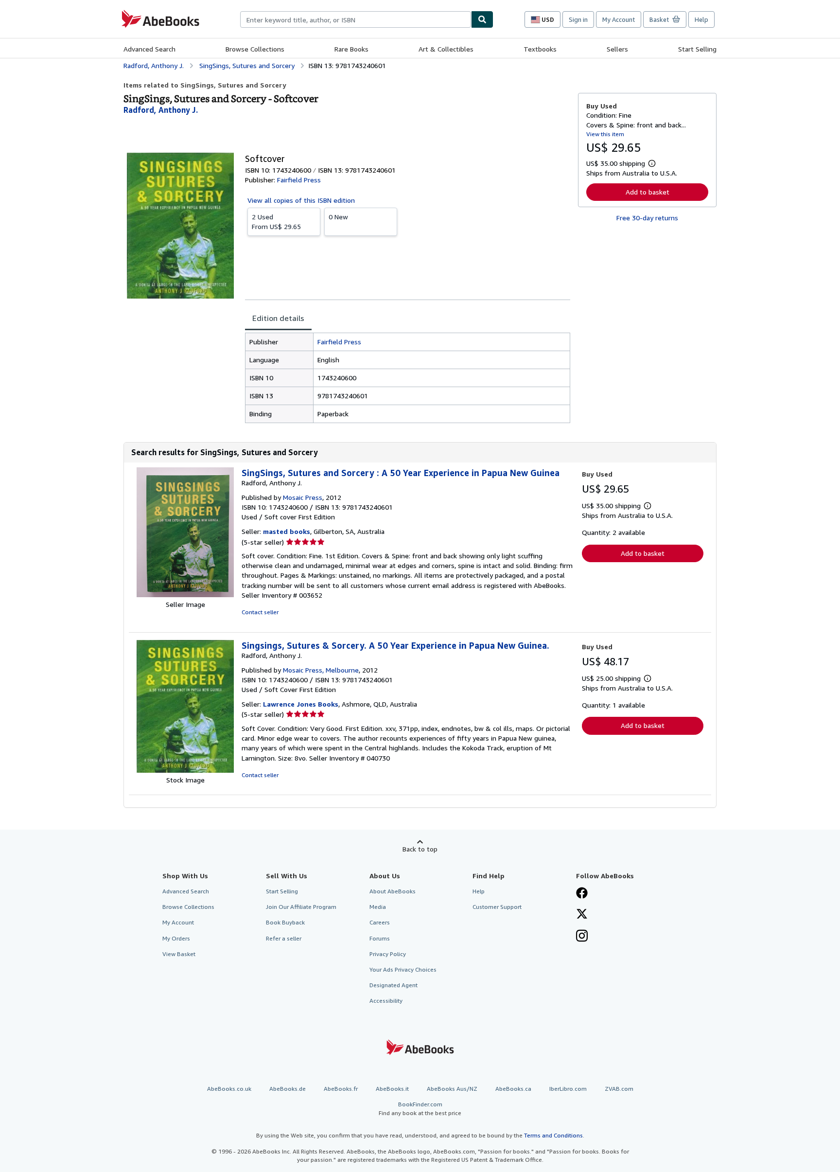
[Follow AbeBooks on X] (582, 915)
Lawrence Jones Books (300, 704)
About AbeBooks (392, 891)
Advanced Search (149, 49)
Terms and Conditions (553, 1135)
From (276, 222)
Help (701, 19)
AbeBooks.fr (341, 1088)
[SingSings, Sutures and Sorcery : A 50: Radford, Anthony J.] (185, 594)
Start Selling (697, 49)
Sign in (578, 19)
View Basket (178, 954)
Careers (379, 922)
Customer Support (497, 906)
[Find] (482, 19)
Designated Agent (393, 985)
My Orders (176, 938)
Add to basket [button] (647, 192)
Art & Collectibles (446, 49)
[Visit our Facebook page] (582, 894)
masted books (286, 531)
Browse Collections (255, 49)
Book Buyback (285, 922)
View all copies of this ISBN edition (301, 200)
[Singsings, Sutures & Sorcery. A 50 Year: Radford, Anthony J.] (185, 770)
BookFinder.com (420, 1108)
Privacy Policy (387, 954)
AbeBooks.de (287, 1088)
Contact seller (260, 612)
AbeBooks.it (392, 1088)
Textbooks (540, 49)
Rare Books (351, 49)
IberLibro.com (568, 1088)
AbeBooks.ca (513, 1088)
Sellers (617, 49)
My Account (618, 19)
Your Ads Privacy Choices (403, 969)
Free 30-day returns (647, 217)
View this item (605, 134)
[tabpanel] (407, 378)
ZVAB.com (619, 1088)
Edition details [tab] (278, 318)
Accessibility (385, 1000)
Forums (379, 938)
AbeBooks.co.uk (229, 1088)
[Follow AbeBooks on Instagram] (582, 936)
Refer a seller (283, 938)
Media (377, 906)
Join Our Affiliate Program (301, 906)
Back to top (420, 849)
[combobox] (355, 19)
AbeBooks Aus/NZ (452, 1088)
